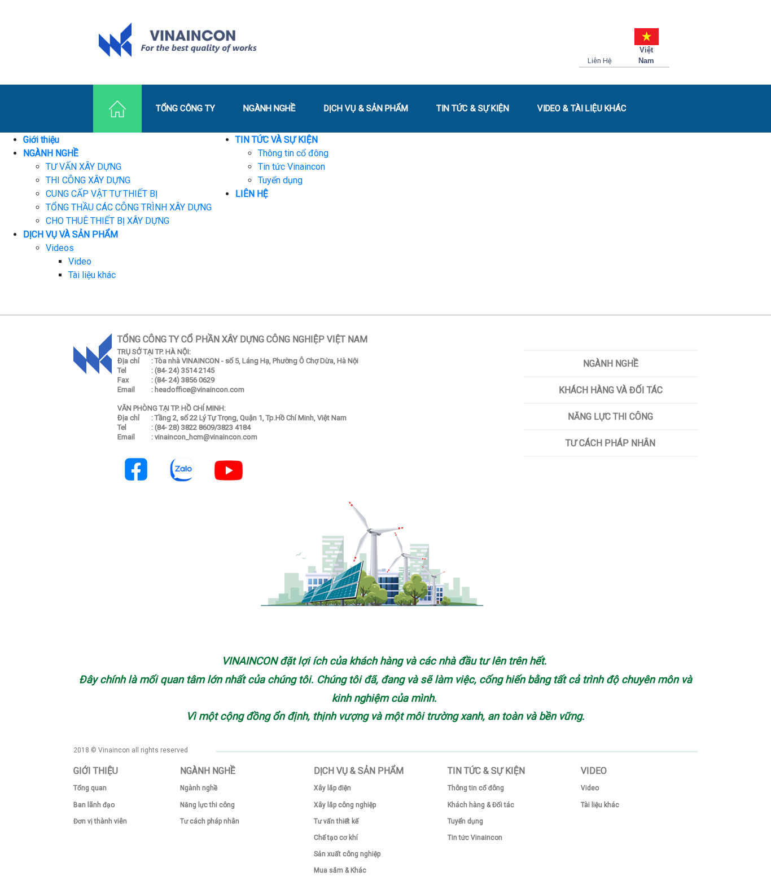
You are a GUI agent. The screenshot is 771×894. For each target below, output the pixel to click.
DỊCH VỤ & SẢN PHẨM (366, 108)
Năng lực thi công (610, 416)
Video (79, 261)
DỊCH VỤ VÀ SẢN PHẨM (70, 234)
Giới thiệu (41, 139)
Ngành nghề (610, 363)
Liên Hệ (600, 60)
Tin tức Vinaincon (291, 166)
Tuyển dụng (280, 180)
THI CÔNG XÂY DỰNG (88, 180)
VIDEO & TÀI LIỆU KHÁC (582, 108)
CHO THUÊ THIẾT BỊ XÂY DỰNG (107, 220)
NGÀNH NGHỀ (269, 108)
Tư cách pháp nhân (610, 443)
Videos (60, 248)
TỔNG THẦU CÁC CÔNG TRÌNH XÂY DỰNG (129, 207)
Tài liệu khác (92, 275)
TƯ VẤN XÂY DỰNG (83, 166)
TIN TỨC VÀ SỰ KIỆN (276, 139)
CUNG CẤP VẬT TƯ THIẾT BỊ (101, 193)
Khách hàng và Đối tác (611, 390)
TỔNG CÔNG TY (185, 108)
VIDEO (594, 770)
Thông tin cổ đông (293, 153)
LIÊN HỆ (251, 193)
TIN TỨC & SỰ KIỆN (472, 108)
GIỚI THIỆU (95, 770)
